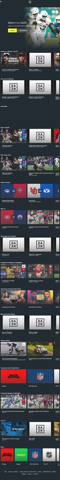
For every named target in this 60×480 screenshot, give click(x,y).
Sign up (12, 30)
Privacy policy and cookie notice (28, 471)
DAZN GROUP (47, 471)
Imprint (39, 471)
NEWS (54, 471)
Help (5, 471)
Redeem (24, 474)
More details (24, 30)
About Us (30, 474)
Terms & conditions (13, 471)
